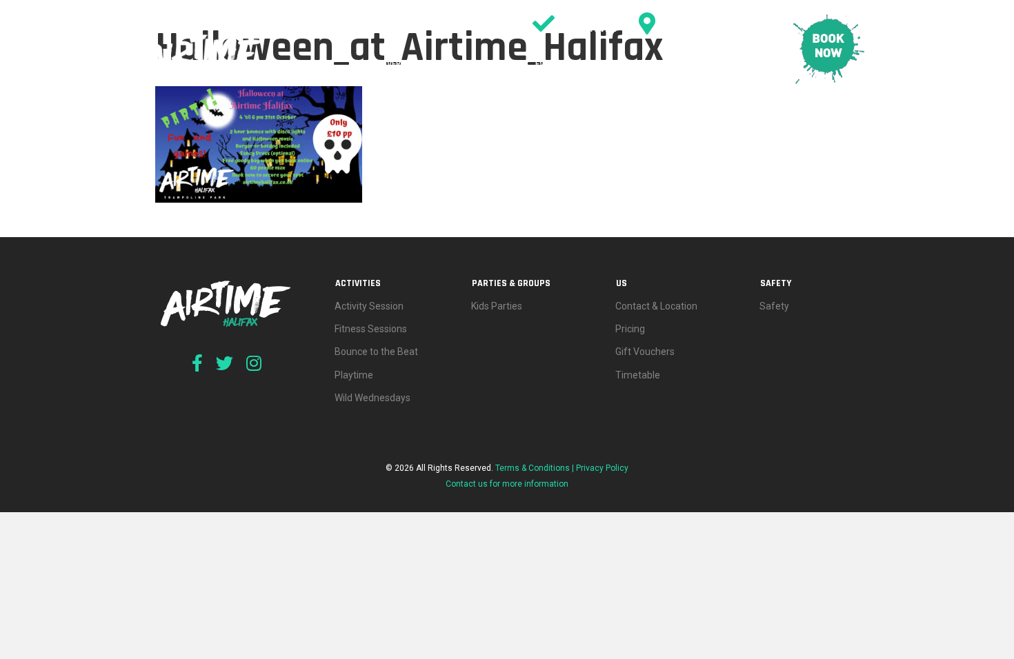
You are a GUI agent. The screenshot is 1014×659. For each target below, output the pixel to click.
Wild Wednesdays (372, 397)
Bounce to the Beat (376, 351)
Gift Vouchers (645, 351)
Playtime (354, 375)
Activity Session (369, 306)
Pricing (693, 64)
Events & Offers (569, 64)
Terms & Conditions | (535, 468)
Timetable (640, 64)
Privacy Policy (602, 468)
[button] (469, 64)
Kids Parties (496, 306)
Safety (749, 64)
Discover (382, 64)
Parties (502, 64)
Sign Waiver (589, 28)
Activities (438, 64)
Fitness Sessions (371, 328)
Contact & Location (708, 28)
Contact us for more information (507, 484)
